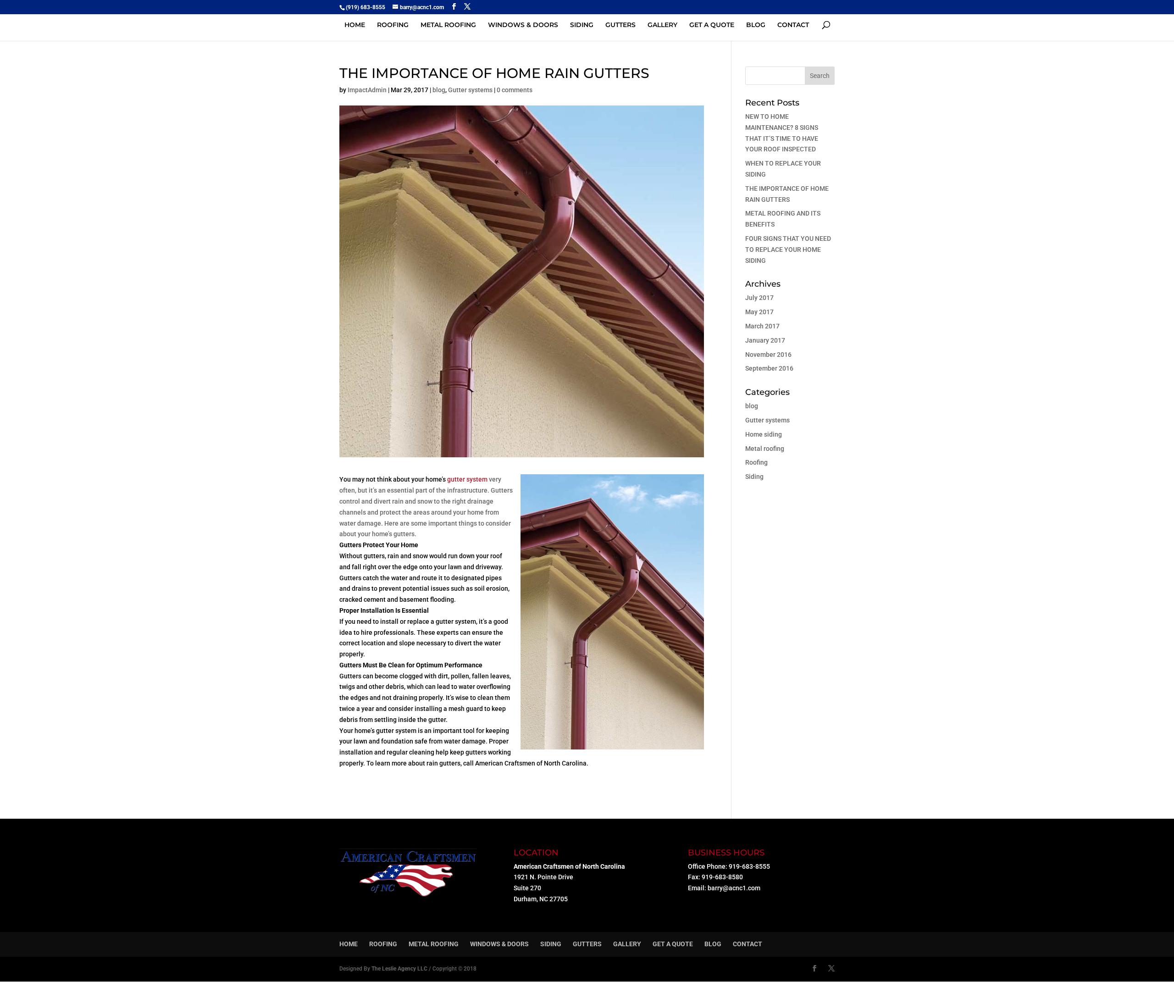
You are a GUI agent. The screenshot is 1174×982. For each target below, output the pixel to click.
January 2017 (765, 340)
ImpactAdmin (367, 90)
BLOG (755, 25)
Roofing (756, 462)
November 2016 (768, 354)
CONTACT (793, 25)
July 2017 (759, 297)
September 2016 (769, 368)
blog (438, 90)
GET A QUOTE (711, 25)
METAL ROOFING (448, 25)
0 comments (514, 90)
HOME (354, 25)
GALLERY (662, 25)
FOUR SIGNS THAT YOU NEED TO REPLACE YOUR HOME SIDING (788, 249)
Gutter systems (470, 90)
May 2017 (759, 312)
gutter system (467, 479)
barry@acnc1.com (734, 888)
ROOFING (393, 25)
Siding (754, 476)
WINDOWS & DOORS (523, 25)
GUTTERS (620, 25)
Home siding (763, 434)
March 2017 (762, 326)
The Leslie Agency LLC (399, 968)
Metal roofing (764, 448)
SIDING (581, 25)
